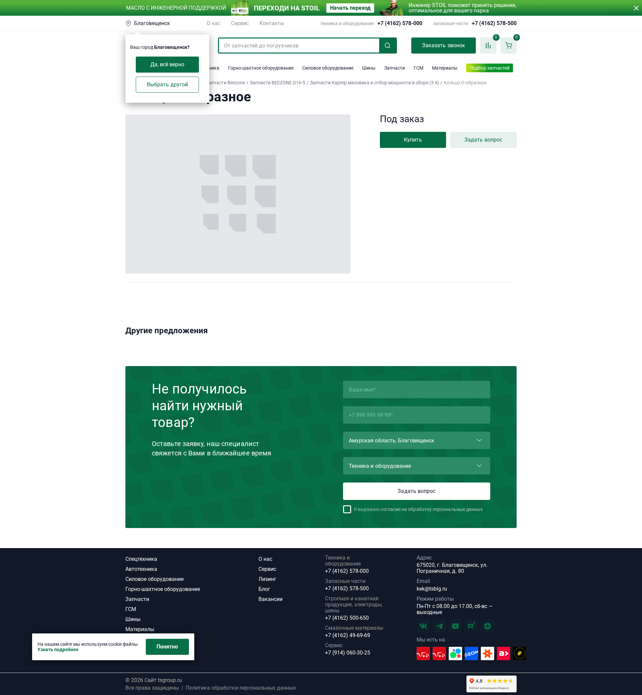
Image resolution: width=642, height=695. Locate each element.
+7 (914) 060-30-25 (347, 653)
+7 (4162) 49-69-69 (347, 635)
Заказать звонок (443, 45)
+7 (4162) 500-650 (347, 618)
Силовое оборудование (154, 579)
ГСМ (130, 609)
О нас (213, 23)
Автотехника (141, 569)
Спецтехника (141, 559)
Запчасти (137, 599)
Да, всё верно (167, 64)
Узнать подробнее (58, 649)
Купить (413, 140)
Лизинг (267, 579)
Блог (264, 589)
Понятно (167, 646)
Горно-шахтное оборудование (162, 589)
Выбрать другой (167, 84)
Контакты (271, 23)
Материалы (139, 629)
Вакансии (270, 599)
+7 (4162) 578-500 (494, 23)
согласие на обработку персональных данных (432, 509)
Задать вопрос (483, 140)
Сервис (240, 23)
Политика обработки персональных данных (241, 688)
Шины (132, 619)
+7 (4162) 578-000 (400, 23)
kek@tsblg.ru (432, 589)
